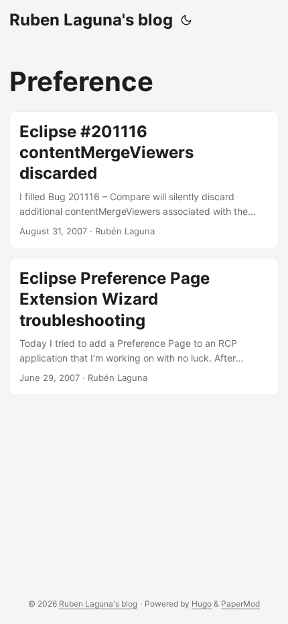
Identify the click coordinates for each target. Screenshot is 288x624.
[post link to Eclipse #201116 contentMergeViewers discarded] (144, 180)
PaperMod (240, 604)
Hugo (202, 604)
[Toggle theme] (186, 20)
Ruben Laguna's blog (91, 19)
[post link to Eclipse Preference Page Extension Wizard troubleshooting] (144, 326)
